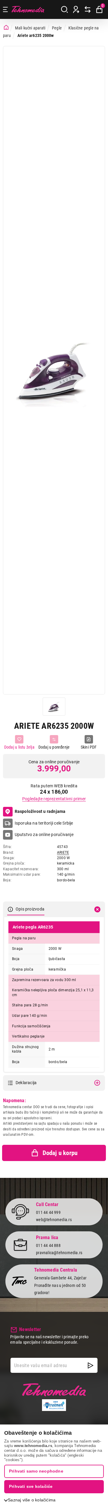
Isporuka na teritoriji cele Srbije (44, 823)
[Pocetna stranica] (6, 27)
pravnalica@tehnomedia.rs (59, 1252)
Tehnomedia (27, 9)
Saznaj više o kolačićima (32, 1499)
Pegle (57, 28)
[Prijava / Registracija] (76, 9)
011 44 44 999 (48, 1212)
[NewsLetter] (90, 1365)
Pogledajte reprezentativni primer (54, 798)
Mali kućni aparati (30, 28)
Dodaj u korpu (60, 1153)
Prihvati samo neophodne (36, 1471)
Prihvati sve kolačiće (30, 1486)
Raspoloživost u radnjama (40, 811)
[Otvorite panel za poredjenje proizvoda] (87, 9)
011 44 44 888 (48, 1245)
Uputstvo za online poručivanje (44, 834)
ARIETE (63, 852)
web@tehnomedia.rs (54, 1219)
